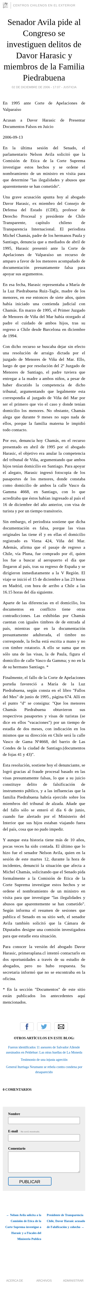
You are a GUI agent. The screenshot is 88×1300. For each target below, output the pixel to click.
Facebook (27, 1026)
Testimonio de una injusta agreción (44, 1059)
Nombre (14, 1114)
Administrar (73, 1280)
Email (61, 1026)
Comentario (16, 1148)
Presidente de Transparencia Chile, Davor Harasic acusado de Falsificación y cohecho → (66, 1221)
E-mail (24, 1131)
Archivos (44, 1280)
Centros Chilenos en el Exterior (44, 5)
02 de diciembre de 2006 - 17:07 (36, 87)
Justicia (69, 87)
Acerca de (14, 1280)
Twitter (44, 1026)
